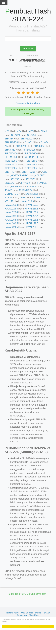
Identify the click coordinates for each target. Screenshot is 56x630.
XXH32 (8, 197)
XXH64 (23, 197)
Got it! (28, 626)
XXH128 (9, 201)
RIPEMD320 (11, 157)
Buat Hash (28, 48)
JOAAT (8, 190)
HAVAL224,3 (11, 208)
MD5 (31, 131)
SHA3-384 (39, 146)
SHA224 (15, 135)
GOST (45, 172)
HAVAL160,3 (11, 205)
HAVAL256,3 (31, 208)
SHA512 (29, 142)
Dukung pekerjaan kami (28, 103)
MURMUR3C (11, 194)
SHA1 (44, 131)
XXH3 (37, 197)
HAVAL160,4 (31, 212)
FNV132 (25, 183)
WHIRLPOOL (31, 157)
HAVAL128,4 (11, 212)
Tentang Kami (12, 613)
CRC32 (15, 179)
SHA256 (31, 135)
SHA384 (9, 138)
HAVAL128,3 (27, 201)
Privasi (38, 613)
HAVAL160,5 (11, 223)
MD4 (19, 131)
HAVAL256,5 (31, 227)
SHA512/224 (27, 138)
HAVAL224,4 (31, 216)
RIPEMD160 (11, 153)
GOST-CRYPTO (19, 175)
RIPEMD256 (31, 153)
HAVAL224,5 (11, 227)
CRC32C (9, 183)
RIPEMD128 (29, 150)
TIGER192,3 (11, 164)
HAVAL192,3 (31, 205)
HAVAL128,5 (31, 220)
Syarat (47, 613)
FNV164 (15, 186)
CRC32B (30, 179)
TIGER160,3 (31, 161)
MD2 (7, 131)
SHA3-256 (21, 146)
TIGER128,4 (31, 164)
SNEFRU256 (28, 172)
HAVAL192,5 (31, 223)
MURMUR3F (32, 194)
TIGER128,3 (11, 161)
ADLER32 (40, 175)
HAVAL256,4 (11, 220)
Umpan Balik (27, 613)
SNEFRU (9, 172)
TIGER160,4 (11, 168)
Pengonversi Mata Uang (28, 615)
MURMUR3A (25, 190)
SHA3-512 (10, 150)
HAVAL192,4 (11, 216)
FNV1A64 (32, 186)
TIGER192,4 (31, 168)
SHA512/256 (11, 142)
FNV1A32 (42, 183)
